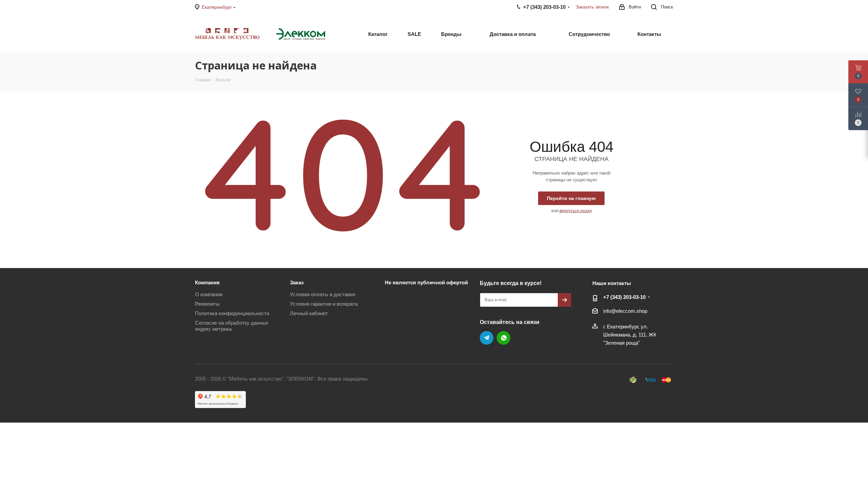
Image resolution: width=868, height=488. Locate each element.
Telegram (486, 338)
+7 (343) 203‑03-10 (624, 297)
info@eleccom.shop (625, 311)
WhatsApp (503, 338)
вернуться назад (575, 210)
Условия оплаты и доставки (322, 294)
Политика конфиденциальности (232, 313)
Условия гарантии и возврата (324, 304)
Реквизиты (207, 304)
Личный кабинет (309, 313)
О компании (208, 294)
